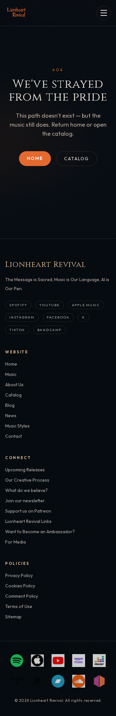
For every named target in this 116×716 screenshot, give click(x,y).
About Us (14, 384)
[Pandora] (37, 681)
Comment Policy (21, 596)
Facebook (58, 317)
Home (35, 158)
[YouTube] (58, 660)
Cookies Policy (20, 586)
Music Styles (17, 426)
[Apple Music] (37, 660)
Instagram (21, 317)
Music (10, 374)
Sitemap (13, 617)
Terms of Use (18, 606)
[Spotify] (16, 660)
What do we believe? (26, 490)
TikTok (17, 330)
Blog (10, 405)
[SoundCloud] (78, 681)
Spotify (18, 305)
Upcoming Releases (25, 470)
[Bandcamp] (58, 681)
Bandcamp (49, 330)
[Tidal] (16, 681)
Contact (13, 436)
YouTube (49, 305)
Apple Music (86, 305)
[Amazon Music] (78, 660)
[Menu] (104, 13)
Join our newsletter (25, 501)
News (10, 415)
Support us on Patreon (28, 511)
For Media (15, 542)
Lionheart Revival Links (28, 521)
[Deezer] (99, 660)
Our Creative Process (27, 480)
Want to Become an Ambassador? (40, 532)
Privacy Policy (19, 575)
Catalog (76, 159)
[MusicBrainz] (99, 681)
